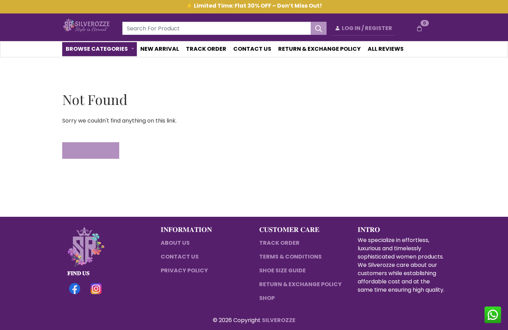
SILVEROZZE (278, 320)
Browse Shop (90, 150)
